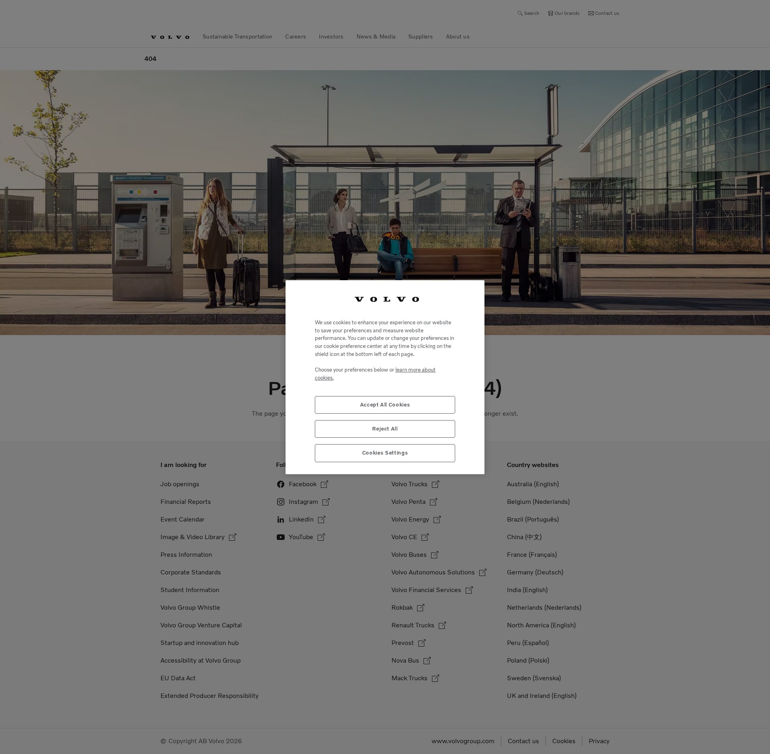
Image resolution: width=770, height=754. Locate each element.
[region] (385, 377)
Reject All (385, 428)
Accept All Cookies (385, 404)
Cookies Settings (385, 453)
